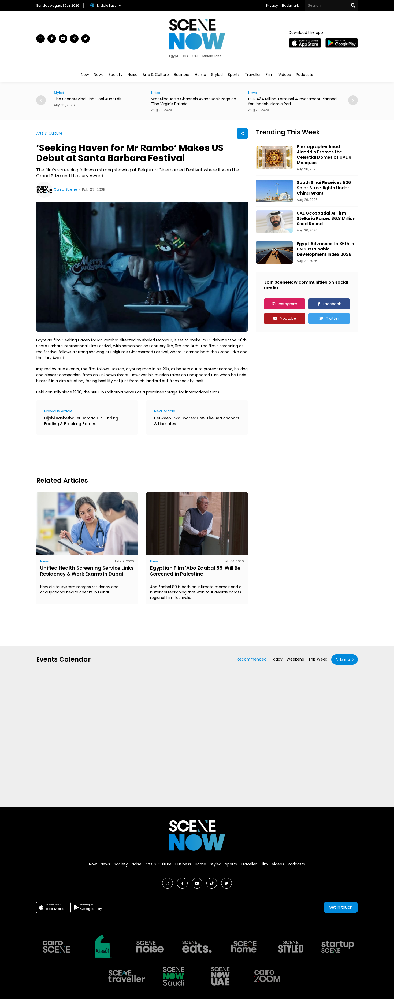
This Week (317, 659)
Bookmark (290, 5)
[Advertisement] (133, 455)
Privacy (272, 5)
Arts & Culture (156, 74)
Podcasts (304, 74)
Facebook (332, 304)
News (98, 74)
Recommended (252, 659)
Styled (217, 74)
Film (269, 74)
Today (277, 659)
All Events (343, 659)
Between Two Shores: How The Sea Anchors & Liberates (196, 420)
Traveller (253, 74)
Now (85, 74)
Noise (132, 74)
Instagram (287, 304)
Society (115, 74)
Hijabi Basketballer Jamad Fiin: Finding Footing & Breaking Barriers (81, 420)
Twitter (332, 318)
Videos (284, 74)
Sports (234, 74)
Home (200, 74)
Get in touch (340, 907)
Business (182, 74)
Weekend (295, 659)
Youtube (288, 318)
